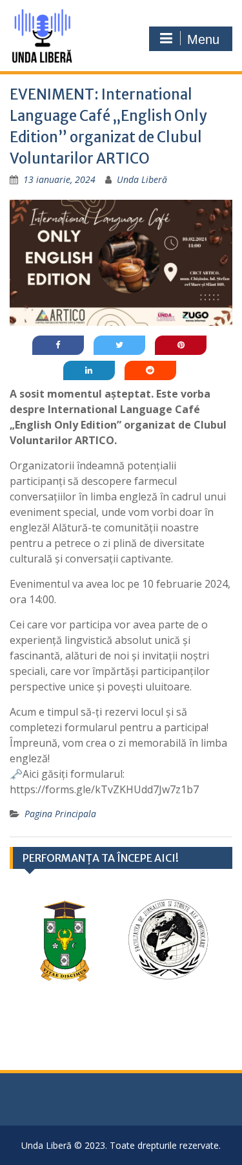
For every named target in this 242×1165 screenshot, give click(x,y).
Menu (203, 39)
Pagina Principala (60, 813)
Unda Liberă (142, 179)
